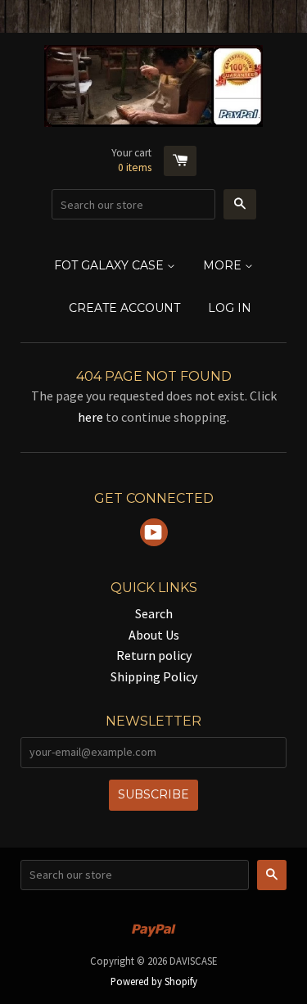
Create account (124, 308)
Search (154, 613)
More (224, 265)
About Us (154, 634)
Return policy (154, 655)
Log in (229, 308)
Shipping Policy (154, 676)
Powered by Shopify (154, 981)
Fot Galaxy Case (110, 265)
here (90, 417)
